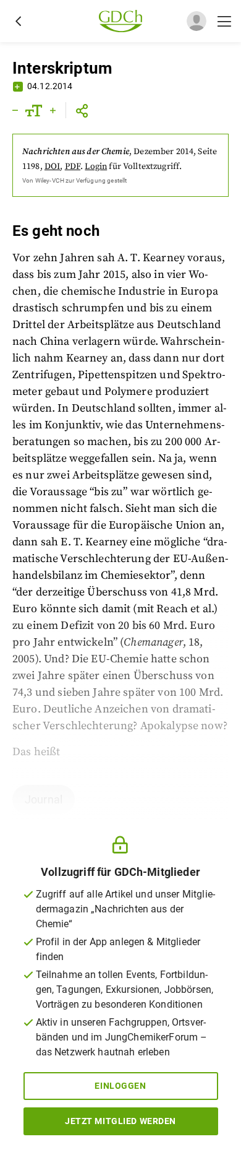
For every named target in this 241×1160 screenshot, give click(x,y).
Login (96, 166)
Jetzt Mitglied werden (120, 1121)
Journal (43, 799)
